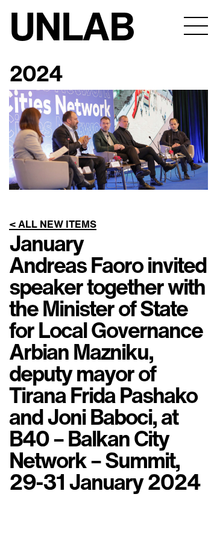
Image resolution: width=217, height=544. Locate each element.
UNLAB (71, 25)
